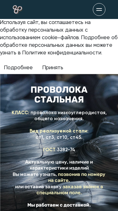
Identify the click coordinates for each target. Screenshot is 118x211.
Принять (52, 68)
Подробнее (18, 68)
